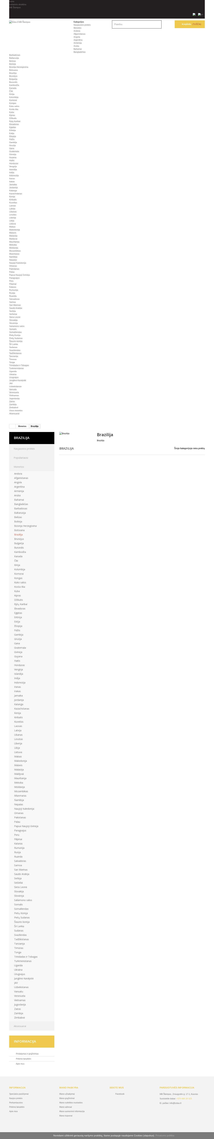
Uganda (13, 371)
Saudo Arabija (15, 308)
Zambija (13, 404)
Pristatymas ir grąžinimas (27, 1054)
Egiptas (12, 127)
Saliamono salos (16, 326)
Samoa (12, 302)
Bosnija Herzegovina (18, 67)
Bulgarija (13, 79)
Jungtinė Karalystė (17, 380)
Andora (77, 31)
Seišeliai (13, 314)
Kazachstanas (15, 193)
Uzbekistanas (15, 386)
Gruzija (12, 145)
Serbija (12, 311)
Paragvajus (14, 278)
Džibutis (13, 118)
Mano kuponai (65, 1116)
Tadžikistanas (15, 353)
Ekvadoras (14, 124)
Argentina (78, 40)
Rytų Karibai (14, 121)
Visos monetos (16, 410)
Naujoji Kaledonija (17, 263)
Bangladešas (80, 52)
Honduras (13, 163)
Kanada (12, 88)
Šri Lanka (13, 344)
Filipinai (12, 284)
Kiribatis (13, 200)
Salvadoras (14, 299)
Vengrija (13, 166)
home (11, 1)
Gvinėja (12, 154)
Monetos (77, 28)
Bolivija (12, 64)
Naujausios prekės (82, 25)
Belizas (12, 61)
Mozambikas (15, 251)
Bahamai (78, 49)
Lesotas (12, 215)
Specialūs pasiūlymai (19, 1094)
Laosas (12, 206)
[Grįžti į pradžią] (12, 426)
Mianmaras (14, 254)
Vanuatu (13, 389)
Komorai (13, 100)
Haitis (11, 160)
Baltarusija (14, 58)
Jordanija (13, 187)
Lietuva (12, 224)
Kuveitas (13, 203)
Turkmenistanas (16, 368)
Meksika (13, 245)
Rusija (12, 293)
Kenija (12, 196)
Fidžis (12, 139)
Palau (12, 272)
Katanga (13, 190)
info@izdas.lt (175, 1103)
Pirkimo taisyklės (23, 1059)
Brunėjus (13, 76)
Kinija (11, 94)
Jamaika (13, 184)
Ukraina (12, 374)
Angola (77, 37)
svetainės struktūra (17, 4)
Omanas (13, 266)
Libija (11, 221)
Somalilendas (15, 332)
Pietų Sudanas (16, 338)
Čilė (11, 91)
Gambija (13, 142)
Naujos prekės (15, 1098)
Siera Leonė (14, 317)
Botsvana (13, 70)
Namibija (13, 257)
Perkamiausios (16, 1103)
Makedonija (14, 230)
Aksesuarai (14, 413)
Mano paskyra (68, 1087)
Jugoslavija (14, 398)
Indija (11, 172)
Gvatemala (14, 151)
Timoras (13, 359)
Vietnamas (14, 395)
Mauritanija (14, 242)
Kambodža (14, 85)
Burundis (13, 82)
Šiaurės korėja (15, 341)
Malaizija (13, 236)
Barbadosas (14, 55)
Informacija (25, 1041)
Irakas (12, 181)
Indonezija (14, 175)
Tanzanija (13, 356)
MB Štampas (15, 7)
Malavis (12, 233)
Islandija (13, 169)
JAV (11, 383)
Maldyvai (13, 239)
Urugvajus (14, 377)
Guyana (12, 157)
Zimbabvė (13, 407)
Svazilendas (14, 350)
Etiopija (12, 136)
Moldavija (13, 248)
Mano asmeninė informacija (72, 1111)
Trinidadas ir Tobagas (19, 365)
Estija (11, 133)
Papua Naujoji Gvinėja (19, 275)
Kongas (12, 103)
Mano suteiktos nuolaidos (71, 1103)
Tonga (12, 362)
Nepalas (13, 260)
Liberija (12, 218)
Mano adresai (65, 1107)
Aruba (76, 46)
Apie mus (19, 1064)
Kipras (12, 115)
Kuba (11, 112)
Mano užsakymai (67, 1094)
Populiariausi (21, 457)
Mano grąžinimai (67, 1098)
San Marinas (15, 305)
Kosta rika (13, 109)
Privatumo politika (164, 1135)
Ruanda (13, 296)
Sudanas (13, 347)
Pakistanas (14, 269)
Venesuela (14, 392)
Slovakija (13, 320)
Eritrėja (12, 130)
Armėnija (78, 43)
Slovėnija (13, 323)
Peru (11, 281)
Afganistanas (79, 34)
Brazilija (13, 73)
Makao (12, 227)
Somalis (13, 329)
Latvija (12, 209)
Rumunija (13, 290)
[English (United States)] (200, 14)
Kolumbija (13, 97)
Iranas (12, 178)
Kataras (12, 287)
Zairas (12, 401)
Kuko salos (14, 106)
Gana (11, 148)
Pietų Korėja (14, 335)
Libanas (13, 212)
